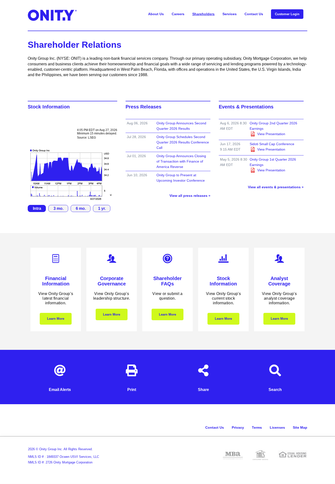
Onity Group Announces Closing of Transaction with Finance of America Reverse (181, 161)
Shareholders (203, 14)
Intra (37, 208)
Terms (257, 427)
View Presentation (271, 134)
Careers (178, 14)
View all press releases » (189, 196)
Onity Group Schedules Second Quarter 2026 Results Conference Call (182, 142)
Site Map (300, 427)
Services (229, 14)
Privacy (238, 427)
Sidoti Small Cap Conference (272, 144)
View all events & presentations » (276, 187)
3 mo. (58, 208)
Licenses (277, 427)
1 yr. (102, 208)
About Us (156, 14)
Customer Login (287, 14)
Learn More (55, 318)
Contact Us (254, 14)
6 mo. (81, 208)
